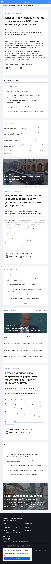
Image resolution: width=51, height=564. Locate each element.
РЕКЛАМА (27, 527)
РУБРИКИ (5, 530)
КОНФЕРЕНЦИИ (28, 530)
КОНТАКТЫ (5, 525)
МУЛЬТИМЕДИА (6, 532)
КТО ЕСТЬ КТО (16, 527)
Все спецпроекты (41, 310)
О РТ (14, 523)
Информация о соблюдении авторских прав (12, 518)
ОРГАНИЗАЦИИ (16, 530)
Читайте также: (12, 86)
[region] (17, 554)
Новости (7, 13)
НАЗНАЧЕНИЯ (16, 529)
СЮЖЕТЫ (5, 529)
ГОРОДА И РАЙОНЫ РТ (17, 525)
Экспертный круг (10, 310)
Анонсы (5, 5)
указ (31, 400)
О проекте (5, 523)
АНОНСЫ (27, 529)
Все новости (8, 153)
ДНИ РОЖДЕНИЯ (16, 532)
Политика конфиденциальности (9, 520)
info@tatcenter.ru (6, 536)
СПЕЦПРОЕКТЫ (28, 525)
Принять (17, 558)
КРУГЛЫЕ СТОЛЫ (28, 523)
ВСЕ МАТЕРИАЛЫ (6, 527)
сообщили (28, 226)
